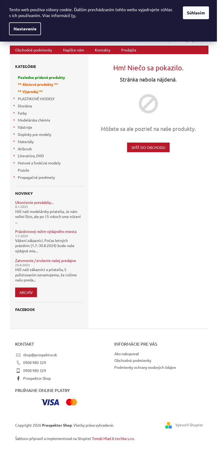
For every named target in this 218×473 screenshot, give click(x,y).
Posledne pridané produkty (41, 77)
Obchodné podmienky (132, 360)
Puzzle (23, 170)
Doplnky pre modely (34, 134)
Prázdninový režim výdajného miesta (46, 231)
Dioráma (25, 105)
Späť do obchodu (148, 147)
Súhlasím (196, 12)
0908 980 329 (34, 362)
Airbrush (25, 148)
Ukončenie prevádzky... (34, 202)
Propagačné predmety (36, 177)
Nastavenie (25, 28)
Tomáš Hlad (101, 438)
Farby (22, 113)
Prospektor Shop (37, 378)
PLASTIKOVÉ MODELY (36, 98)
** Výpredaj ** (30, 91)
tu (73, 15)
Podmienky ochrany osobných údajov (145, 367)
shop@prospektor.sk (40, 354)
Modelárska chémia (34, 120)
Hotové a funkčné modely (39, 162)
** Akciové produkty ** (38, 84)
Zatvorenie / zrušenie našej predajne (45, 260)
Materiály (26, 141)
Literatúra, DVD (31, 155)
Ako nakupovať (126, 353)
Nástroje (25, 127)
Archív (26, 292)
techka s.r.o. (125, 438)
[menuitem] (33, 50)
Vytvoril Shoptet (189, 424)
